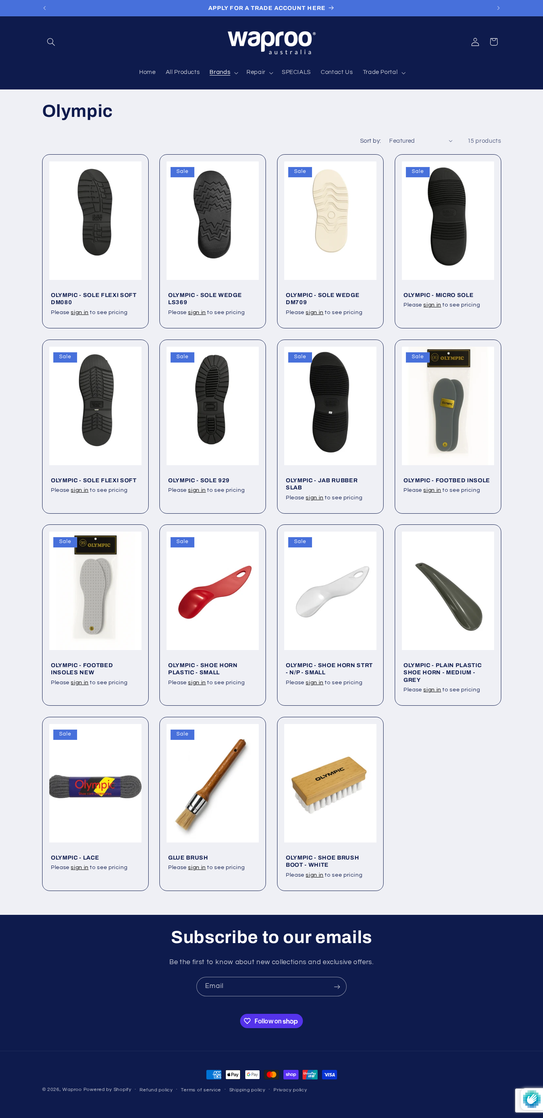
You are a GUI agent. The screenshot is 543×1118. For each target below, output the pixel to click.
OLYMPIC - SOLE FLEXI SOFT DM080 (94, 298)
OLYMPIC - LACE (75, 857)
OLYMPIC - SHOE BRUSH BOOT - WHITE (322, 861)
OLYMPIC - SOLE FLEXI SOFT (94, 480)
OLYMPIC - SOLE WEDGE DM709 (322, 298)
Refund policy (156, 1090)
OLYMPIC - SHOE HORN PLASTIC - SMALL (203, 668)
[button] (51, 42)
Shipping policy (247, 1090)
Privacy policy (290, 1090)
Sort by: (370, 141)
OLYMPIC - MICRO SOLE (438, 295)
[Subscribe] (337, 986)
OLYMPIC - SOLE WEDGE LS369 (205, 298)
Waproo (71, 1089)
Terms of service (201, 1090)
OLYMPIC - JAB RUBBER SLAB (321, 483)
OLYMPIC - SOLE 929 (199, 480)
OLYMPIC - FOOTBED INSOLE (446, 480)
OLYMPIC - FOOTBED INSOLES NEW (82, 668)
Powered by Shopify (107, 1089)
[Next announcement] (498, 8)
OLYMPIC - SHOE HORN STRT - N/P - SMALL (329, 668)
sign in (79, 312)
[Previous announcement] (44, 8)
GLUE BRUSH (188, 857)
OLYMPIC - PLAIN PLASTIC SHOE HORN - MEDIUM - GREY (442, 672)
